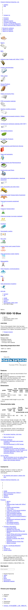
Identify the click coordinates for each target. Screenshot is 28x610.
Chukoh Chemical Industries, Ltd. (10, 2)
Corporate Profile (11, 528)
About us (6, 497)
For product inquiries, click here (12, 434)
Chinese (15, 605)
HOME (5, 298)
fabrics (5, 301)
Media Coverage (11, 543)
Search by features (7, 31)
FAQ (5, 6)
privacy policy (8, 550)
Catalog (6, 4)
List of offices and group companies (17, 534)
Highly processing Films (13, 512)
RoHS (5, 578)
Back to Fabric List (9, 437)
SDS (5, 576)
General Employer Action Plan (15, 541)
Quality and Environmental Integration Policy (14, 536)
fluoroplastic (7, 579)
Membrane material (9, 581)
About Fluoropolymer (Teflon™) (12, 25)
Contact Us (7, 15)
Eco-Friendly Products (13, 524)
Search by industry (7, 29)
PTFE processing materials (14, 513)
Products (6, 18)
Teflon (5, 575)
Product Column (8, 332)
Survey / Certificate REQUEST (12, 24)
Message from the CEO (13, 529)
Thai (5, 599)
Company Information (10, 22)
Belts (8, 503)
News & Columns (8, 21)
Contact (6, 294)
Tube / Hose (10, 509)
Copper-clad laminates (13, 507)
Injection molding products (14, 515)
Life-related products (13, 522)
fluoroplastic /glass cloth (11, 302)
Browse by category (8, 28)
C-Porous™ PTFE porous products (16, 510)
